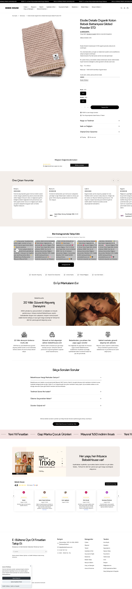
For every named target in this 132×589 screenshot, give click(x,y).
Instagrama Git (66, 264)
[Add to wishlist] (83, 85)
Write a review (79, 165)
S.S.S (104, 559)
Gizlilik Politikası (6, 586)
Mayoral (87, 545)
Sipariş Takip (107, 551)
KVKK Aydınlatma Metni (109, 568)
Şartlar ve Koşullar (15, 586)
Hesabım (105, 545)
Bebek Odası (88, 559)
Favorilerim (106, 554)
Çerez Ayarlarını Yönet (16, 582)
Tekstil (86, 548)
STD (83, 93)
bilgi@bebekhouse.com (65, 547)
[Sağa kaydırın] (118, 180)
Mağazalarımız (107, 565)
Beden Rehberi (84, 80)
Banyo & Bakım (89, 562)
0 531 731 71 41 (63, 550)
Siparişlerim (106, 548)
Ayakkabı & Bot (89, 551)
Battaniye (22, 15)
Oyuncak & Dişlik (89, 554)
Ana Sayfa (14, 15)
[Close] (30, 566)
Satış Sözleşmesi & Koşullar (111, 571)
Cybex (86, 542)
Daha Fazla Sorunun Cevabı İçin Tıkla (66, 424)
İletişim (105, 562)
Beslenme (87, 557)
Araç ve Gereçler (89, 565)
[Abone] (46, 551)
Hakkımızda (106, 557)
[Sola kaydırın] (113, 180)
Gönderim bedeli (91, 34)
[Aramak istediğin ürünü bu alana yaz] (121, 8)
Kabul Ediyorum (16, 578)
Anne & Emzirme (89, 568)
